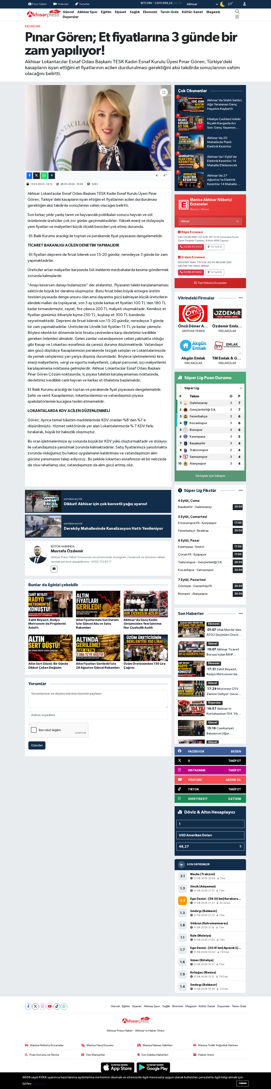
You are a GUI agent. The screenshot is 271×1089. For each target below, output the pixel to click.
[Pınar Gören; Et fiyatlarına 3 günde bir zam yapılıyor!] (98, 128)
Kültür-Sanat (192, 12)
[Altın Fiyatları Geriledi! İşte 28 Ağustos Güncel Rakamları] (98, 647)
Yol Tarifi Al (216, 247)
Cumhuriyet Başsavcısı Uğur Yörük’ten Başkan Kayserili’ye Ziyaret (221, 731)
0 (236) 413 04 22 (193, 272)
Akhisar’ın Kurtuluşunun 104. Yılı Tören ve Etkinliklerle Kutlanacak (222, 711)
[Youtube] (49, 1006)
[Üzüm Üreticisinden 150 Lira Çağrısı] (146, 647)
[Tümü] (241, 298)
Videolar (63, 4)
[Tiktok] (57, 1006)
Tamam (242, 1083)
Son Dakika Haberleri (154, 1054)
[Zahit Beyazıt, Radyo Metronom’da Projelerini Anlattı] (50, 604)
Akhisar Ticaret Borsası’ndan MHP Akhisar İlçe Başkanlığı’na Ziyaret (223, 652)
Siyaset (120, 12)
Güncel (68, 12)
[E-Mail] (54, 569)
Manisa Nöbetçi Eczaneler (47, 1045)
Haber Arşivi (206, 1054)
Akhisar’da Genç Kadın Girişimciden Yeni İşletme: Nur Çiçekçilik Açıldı (143, 623)
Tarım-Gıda (169, 12)
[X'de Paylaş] (36, 175)
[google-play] (153, 1067)
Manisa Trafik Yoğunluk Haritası (218, 1045)
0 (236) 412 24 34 (193, 247)
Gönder (37, 745)
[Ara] (237, 12)
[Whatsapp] (64, 1006)
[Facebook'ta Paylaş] (29, 175)
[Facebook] (28, 1006)
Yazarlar (84, 4)
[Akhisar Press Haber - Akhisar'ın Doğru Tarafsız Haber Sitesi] (43, 14)
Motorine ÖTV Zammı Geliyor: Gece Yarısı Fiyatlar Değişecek (224, 692)
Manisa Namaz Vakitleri (157, 1045)
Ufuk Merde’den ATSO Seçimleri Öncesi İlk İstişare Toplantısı (224, 633)
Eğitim (106, 12)
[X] (35, 1006)
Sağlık (135, 12)
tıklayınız (38, 1083)
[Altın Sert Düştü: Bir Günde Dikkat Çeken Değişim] (50, 647)
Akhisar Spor (87, 12)
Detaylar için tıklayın (210, 476)
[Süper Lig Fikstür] (241, 490)
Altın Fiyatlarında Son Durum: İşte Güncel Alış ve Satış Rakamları (97, 623)
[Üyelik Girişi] (243, 4)
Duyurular (71, 17)
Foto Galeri (39, 4)
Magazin (213, 12)
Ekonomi (150, 12)
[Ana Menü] (237, 17)
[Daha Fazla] (51, 175)
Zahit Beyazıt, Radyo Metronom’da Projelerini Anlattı (47, 623)
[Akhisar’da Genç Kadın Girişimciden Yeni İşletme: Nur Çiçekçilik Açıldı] (146, 604)
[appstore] (118, 1067)
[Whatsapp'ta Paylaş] (44, 175)
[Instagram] (42, 1006)
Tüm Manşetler (95, 1054)
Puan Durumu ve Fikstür (44, 1054)
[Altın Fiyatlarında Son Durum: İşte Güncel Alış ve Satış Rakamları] (98, 604)
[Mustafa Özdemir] (37, 553)
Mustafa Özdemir (67, 551)
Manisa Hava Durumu (99, 1045)
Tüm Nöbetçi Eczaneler (212, 283)
